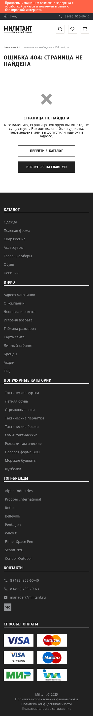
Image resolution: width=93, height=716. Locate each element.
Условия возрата (18, 320)
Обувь (9, 264)
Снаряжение (15, 239)
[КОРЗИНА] (85, 29)
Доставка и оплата (19, 311)
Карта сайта (14, 337)
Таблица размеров (20, 328)
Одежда (10, 222)
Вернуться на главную (46, 167)
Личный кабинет (18, 345)
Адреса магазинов (19, 294)
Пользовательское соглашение (46, 708)
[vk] (7, 609)
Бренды (10, 354)
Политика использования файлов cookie (46, 699)
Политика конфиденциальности (46, 704)
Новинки (11, 272)
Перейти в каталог (46, 151)
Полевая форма (17, 230)
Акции (9, 362)
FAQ (7, 370)
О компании (14, 303)
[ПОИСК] (60, 29)
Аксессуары (14, 247)
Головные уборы (18, 256)
